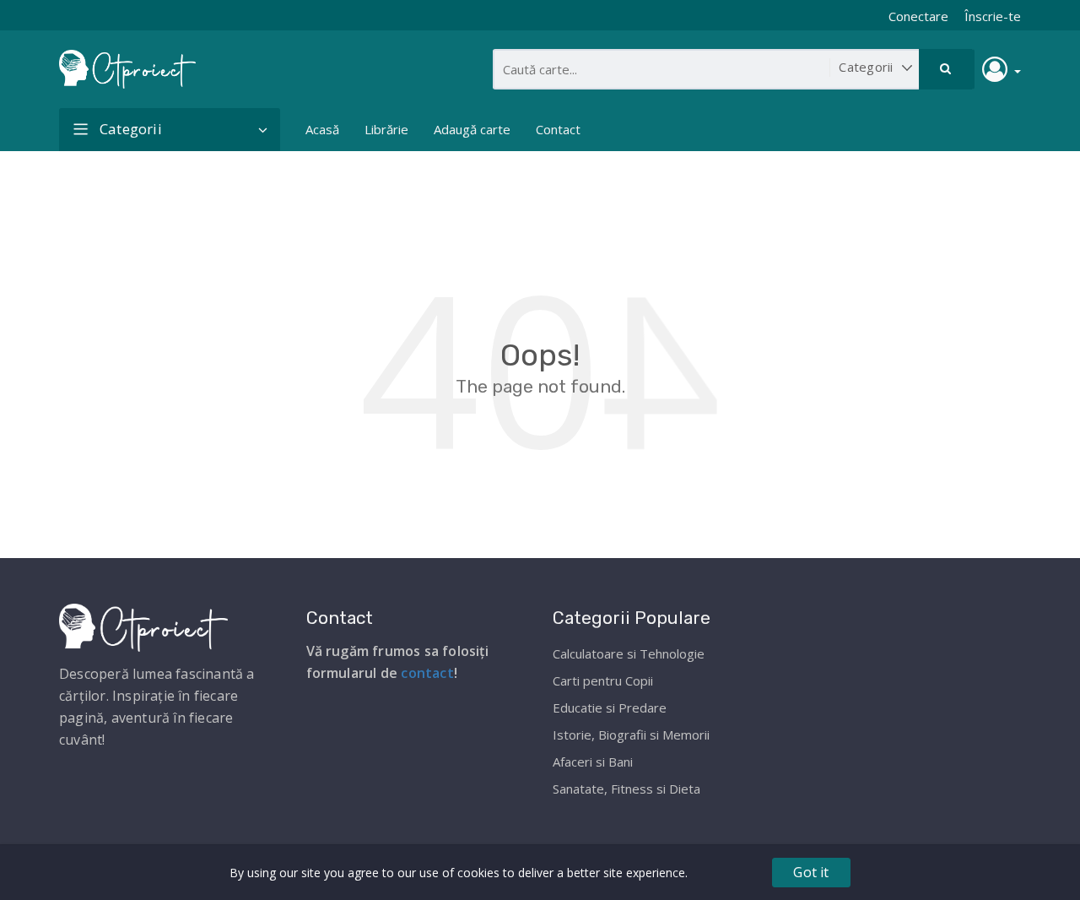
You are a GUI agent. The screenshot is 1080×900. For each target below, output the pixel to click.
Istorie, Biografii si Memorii (631, 734)
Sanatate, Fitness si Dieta (626, 788)
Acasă (322, 129)
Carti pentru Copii (603, 680)
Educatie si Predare (610, 707)
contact (427, 673)
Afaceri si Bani (593, 761)
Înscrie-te (992, 16)
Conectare (918, 16)
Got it (811, 872)
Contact (558, 129)
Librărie (386, 129)
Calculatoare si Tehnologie (629, 653)
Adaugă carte (472, 129)
